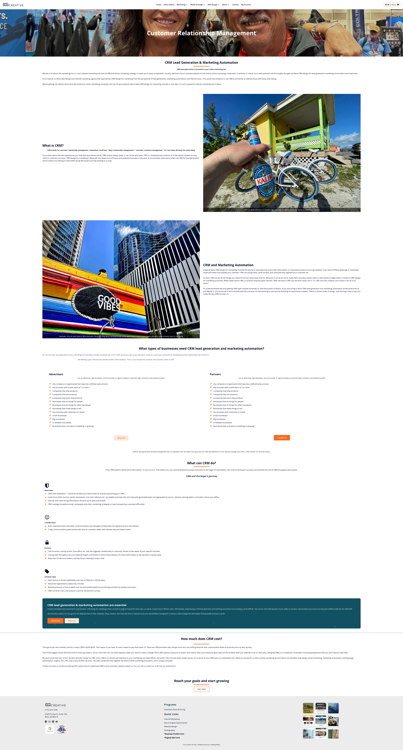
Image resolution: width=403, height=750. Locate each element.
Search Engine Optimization (175, 723)
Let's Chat (201, 689)
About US (121, 438)
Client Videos (169, 4)
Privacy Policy (215, 745)
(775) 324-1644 (51, 710)
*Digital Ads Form (172, 737)
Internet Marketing (172, 719)
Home (158, 4)
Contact (235, 4)
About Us (72, 621)
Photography (169, 730)
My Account (246, 4)
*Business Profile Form (174, 734)
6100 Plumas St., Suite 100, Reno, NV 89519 (56, 715)
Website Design (170, 726)
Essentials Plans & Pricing (174, 709)
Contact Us (281, 438)
